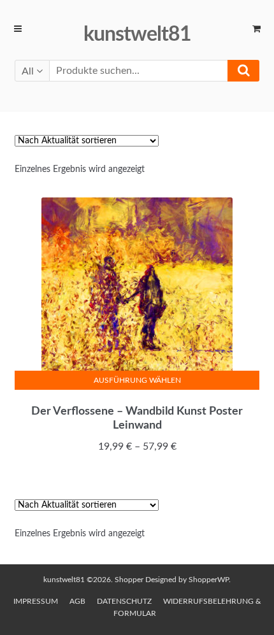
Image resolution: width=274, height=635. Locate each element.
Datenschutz (124, 601)
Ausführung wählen (137, 380)
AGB (77, 601)
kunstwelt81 (137, 34)
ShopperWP (209, 579)
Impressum (35, 601)
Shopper (129, 579)
